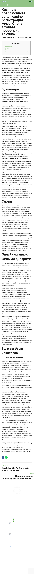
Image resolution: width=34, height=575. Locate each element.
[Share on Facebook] (3, 457)
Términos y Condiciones (13, 513)
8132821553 (18, 519)
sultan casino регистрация (21, 138)
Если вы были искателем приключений (16, 52)
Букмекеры (8, 46)
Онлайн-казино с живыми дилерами (15, 50)
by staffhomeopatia (25, 37)
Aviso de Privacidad (11, 511)
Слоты (7, 48)
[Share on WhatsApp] (6, 457)
